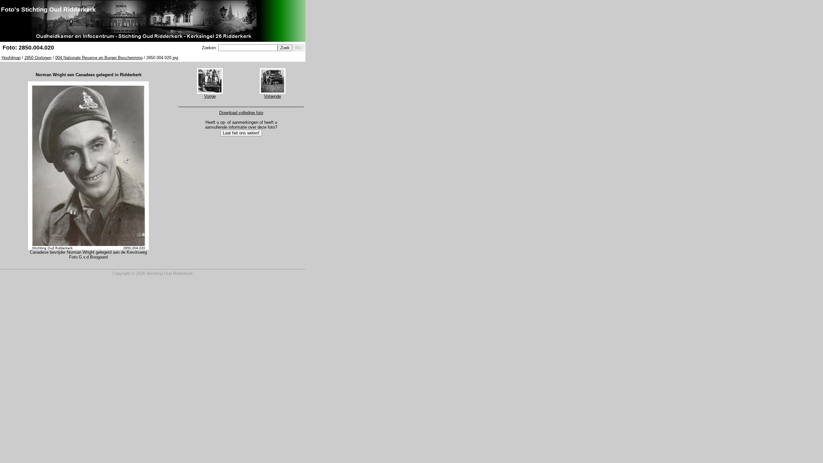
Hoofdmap (11, 57)
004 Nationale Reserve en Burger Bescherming (98, 57)
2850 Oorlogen (37, 57)
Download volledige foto (241, 112)
